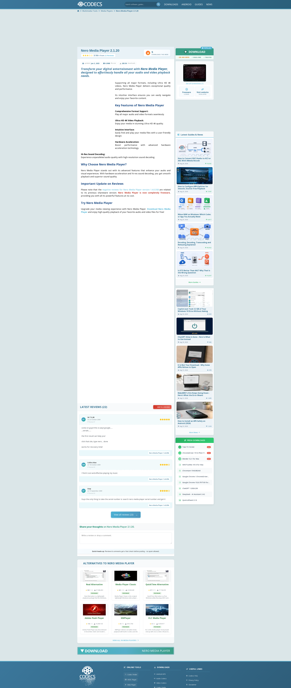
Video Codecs (161, 683)
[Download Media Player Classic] (125, 576)
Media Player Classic (125, 584)
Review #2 (92, 467)
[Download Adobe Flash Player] (94, 610)
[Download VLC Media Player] (157, 610)
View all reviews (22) (123, 514)
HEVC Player (131, 680)
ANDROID (186, 4)
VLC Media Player (157, 618)
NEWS (209, 4)
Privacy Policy (194, 680)
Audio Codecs (161, 678)
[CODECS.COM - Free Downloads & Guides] (87, 676)
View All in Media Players (124, 640)
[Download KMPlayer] (125, 610)
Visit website (203, 92)
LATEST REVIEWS (90, 407)
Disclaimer (192, 685)
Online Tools (134, 667)
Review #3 (92, 493)
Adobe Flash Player (94, 618)
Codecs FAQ (193, 676)
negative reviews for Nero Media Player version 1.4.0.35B (130, 189)
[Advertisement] (145, 30)
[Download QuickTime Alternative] (157, 576)
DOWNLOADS (171, 4)
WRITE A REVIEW (163, 407)
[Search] (158, 4)
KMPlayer (126, 618)
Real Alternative (94, 584)
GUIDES (199, 4)
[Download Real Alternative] (94, 576)
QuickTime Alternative (157, 584)
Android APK (161, 674)
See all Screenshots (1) (194, 83)
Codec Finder (132, 674)
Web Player (131, 685)
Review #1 (92, 422)
